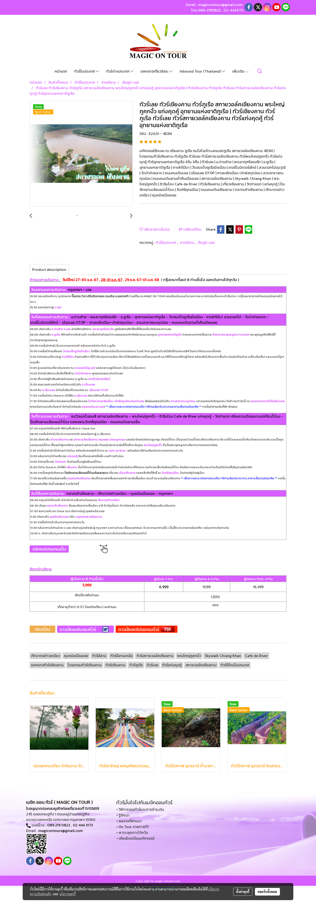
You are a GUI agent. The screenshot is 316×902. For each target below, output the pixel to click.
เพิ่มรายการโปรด (156, 229)
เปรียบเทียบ (191, 229)
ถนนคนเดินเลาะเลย (93, 407)
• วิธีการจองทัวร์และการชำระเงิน (140, 809)
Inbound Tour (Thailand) (201, 71)
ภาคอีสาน (187, 242)
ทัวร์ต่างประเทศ (118, 71)
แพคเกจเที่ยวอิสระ (155, 71)
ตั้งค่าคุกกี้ (242, 892)
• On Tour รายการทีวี (132, 826)
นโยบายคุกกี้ (67, 894)
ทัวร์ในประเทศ (85, 71)
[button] (260, 71)
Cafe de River (117, 451)
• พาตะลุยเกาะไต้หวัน (132, 832)
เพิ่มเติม (238, 71)
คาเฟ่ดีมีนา (68, 357)
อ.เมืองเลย (88, 384)
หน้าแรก (61, 71)
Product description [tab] (49, 269)
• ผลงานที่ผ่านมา (129, 821)
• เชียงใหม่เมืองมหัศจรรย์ (135, 838)
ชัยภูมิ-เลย (206, 242)
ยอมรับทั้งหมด (267, 892)
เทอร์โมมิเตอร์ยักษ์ (99, 379)
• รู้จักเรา (123, 815)
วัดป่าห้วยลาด (83, 373)
